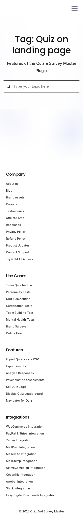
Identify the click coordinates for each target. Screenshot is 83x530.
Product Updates (18, 245)
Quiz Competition (18, 299)
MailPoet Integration (20, 447)
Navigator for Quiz (19, 400)
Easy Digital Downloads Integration (31, 495)
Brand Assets (15, 197)
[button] (74, 8)
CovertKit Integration (20, 474)
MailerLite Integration (21, 454)
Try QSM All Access (19, 259)
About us (12, 183)
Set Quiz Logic (16, 386)
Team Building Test (19, 312)
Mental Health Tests (20, 319)
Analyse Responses (20, 373)
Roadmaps (13, 225)
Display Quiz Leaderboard (24, 393)
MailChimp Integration (21, 461)
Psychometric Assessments (25, 380)
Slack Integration (18, 488)
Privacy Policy (16, 231)
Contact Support (17, 252)
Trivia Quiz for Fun (19, 285)
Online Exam (14, 333)
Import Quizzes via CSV (22, 359)
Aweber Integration (19, 481)
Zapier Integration (18, 440)
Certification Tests (19, 306)
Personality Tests (18, 292)
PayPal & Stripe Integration (25, 433)
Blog (9, 190)
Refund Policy (16, 238)
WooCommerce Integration (25, 426)
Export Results (16, 366)
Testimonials (15, 211)
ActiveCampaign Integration (25, 467)
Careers (11, 204)
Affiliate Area (15, 218)
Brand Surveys (16, 326)
